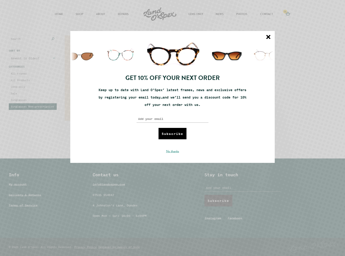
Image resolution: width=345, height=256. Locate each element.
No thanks (172, 151)
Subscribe (172, 133)
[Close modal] (268, 37)
